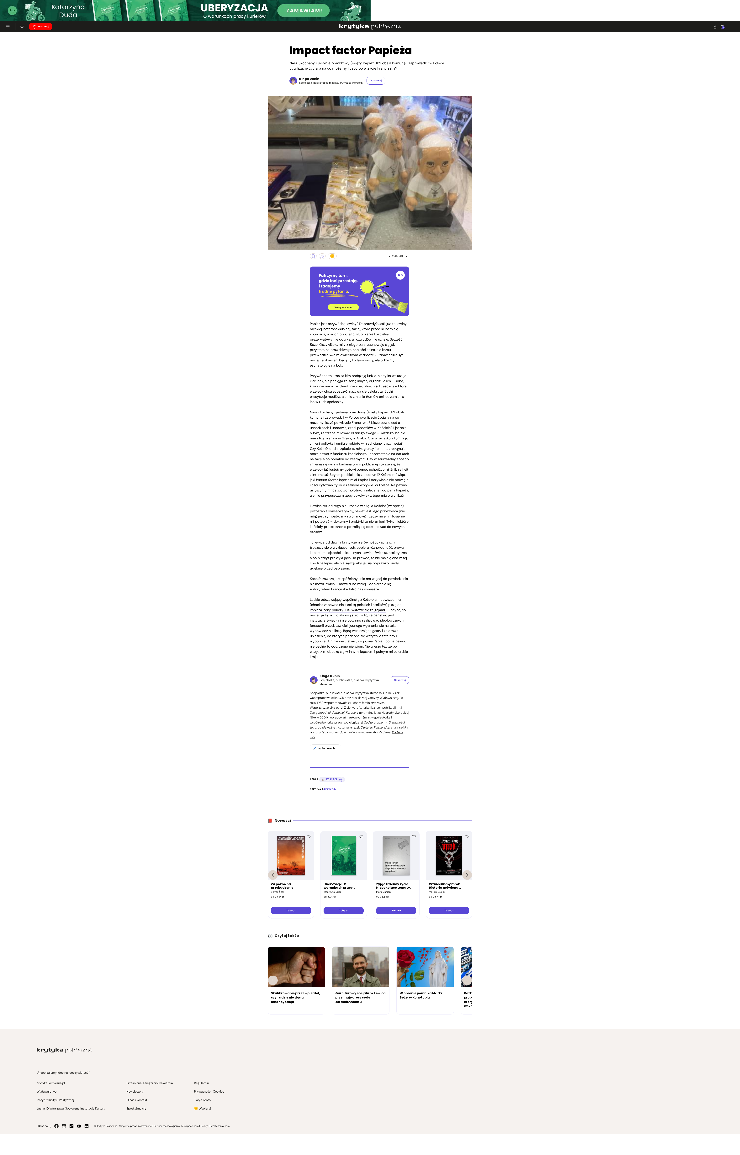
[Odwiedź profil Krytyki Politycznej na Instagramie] (64, 1126)
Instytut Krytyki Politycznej (55, 1100)
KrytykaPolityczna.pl (51, 1083)
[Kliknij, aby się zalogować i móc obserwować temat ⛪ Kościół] (341, 779)
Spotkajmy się (136, 1108)
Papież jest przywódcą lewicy (333, 323)
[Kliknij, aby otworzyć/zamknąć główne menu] (7, 26)
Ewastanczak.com (219, 1126)
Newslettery (135, 1091)
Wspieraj (43, 26)
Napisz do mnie (326, 748)
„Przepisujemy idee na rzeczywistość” (63, 1073)
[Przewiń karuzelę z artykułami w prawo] (467, 980)
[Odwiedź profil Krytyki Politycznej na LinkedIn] (86, 1126)
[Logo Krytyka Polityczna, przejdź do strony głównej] (369, 26)
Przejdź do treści (19, 11)
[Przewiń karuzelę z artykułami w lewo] (273, 980)
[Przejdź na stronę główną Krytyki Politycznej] (64, 1050)
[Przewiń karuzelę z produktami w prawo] (467, 875)
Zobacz (290, 910)
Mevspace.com (189, 1126)
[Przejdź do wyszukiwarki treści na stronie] (22, 26)
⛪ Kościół (329, 779)
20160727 (330, 788)
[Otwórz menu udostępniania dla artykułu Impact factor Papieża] (322, 256)
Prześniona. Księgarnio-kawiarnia (149, 1083)
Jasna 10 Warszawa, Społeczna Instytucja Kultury (71, 1108)
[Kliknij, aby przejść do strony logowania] (715, 26)
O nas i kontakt (136, 1100)
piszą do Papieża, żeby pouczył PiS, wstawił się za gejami (356, 607)
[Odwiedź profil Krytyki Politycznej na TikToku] (71, 1126)
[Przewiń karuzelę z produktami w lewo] (273, 875)
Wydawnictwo (46, 1091)
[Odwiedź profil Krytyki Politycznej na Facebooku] (56, 1126)
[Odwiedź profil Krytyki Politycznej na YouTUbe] (79, 1126)
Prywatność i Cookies (209, 1091)
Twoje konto (202, 1100)
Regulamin (201, 1083)
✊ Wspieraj (202, 1108)
